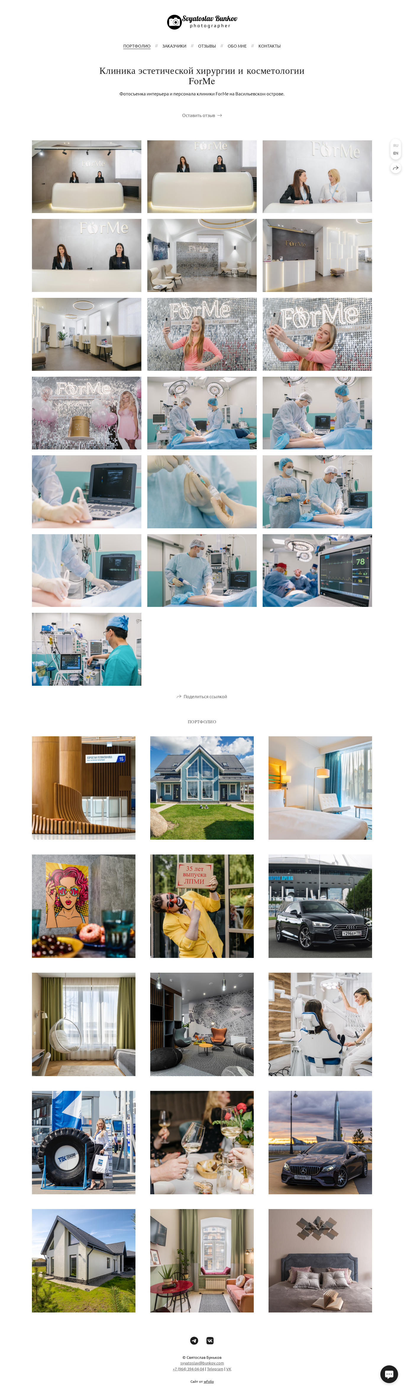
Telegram (215, 1368)
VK (228, 1368)
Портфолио (137, 45)
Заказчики (174, 45)
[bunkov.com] (202, 22)
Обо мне (237, 45)
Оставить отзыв (198, 115)
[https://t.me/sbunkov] (194, 1341)
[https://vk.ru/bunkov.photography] (210, 1341)
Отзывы (207, 45)
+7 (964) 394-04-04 (188, 1368)
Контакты (269, 45)
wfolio (209, 1381)
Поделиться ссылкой (205, 696)
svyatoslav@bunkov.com (202, 1362)
